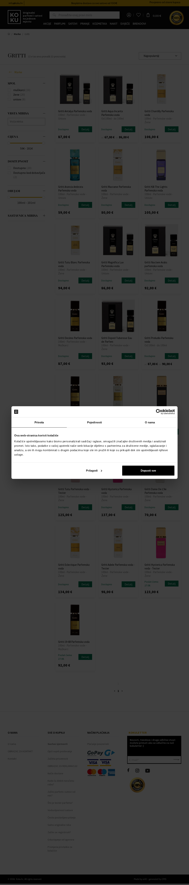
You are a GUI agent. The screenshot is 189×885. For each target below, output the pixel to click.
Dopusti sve (148, 470)
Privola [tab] (39, 422)
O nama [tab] (150, 422)
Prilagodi (92, 470)
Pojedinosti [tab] (94, 422)
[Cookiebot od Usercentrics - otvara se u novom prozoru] (158, 412)
